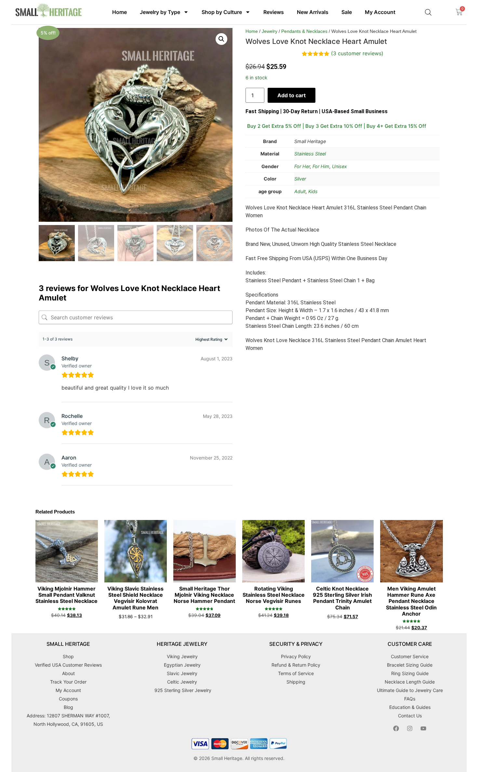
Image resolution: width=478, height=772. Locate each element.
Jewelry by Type (160, 12)
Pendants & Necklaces (304, 31)
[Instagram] (410, 728)
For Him (320, 166)
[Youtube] (423, 728)
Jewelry (269, 31)
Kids (313, 191)
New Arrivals (312, 12)
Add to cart (291, 95)
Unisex (339, 166)
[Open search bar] (428, 12)
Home (119, 12)
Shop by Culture (222, 12)
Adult (300, 191)
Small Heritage (226, 758)
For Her (302, 166)
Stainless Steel (310, 153)
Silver (300, 178)
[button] (221, 39)
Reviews (273, 12)
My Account (380, 12)
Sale (346, 12)
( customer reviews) (357, 53)
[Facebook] (396, 728)
